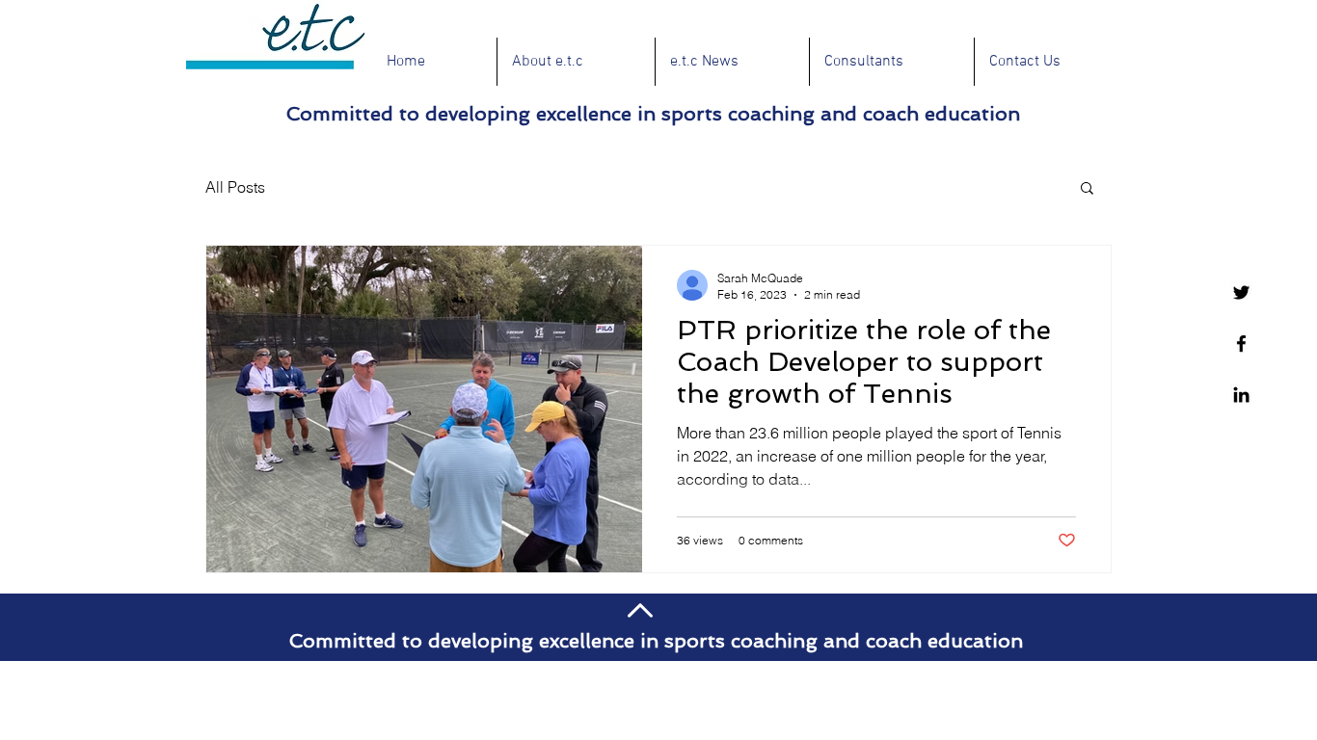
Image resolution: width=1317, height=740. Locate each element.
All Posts (235, 187)
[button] (1087, 189)
